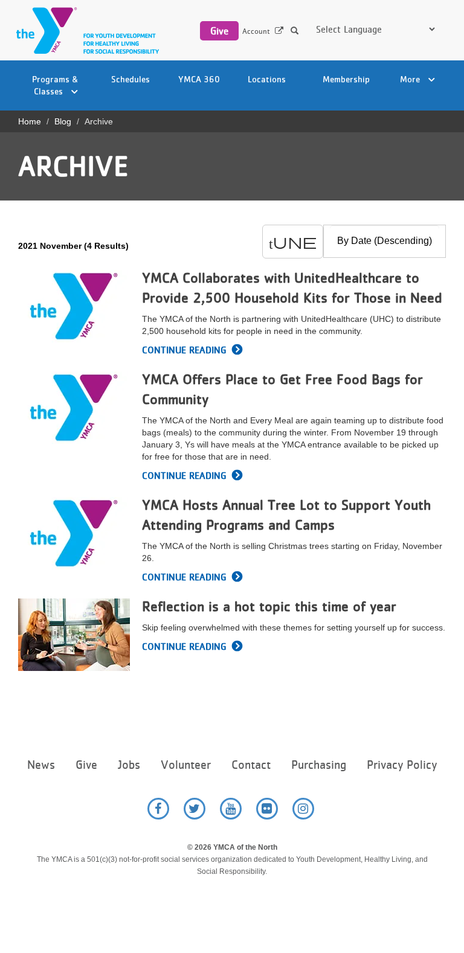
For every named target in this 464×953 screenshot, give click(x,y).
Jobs (129, 765)
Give (219, 31)
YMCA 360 (199, 79)
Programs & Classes (55, 85)
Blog (62, 121)
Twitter (194, 809)
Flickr (267, 809)
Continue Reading (184, 350)
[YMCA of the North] (84, 30)
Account (256, 31)
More (411, 79)
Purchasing (318, 765)
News (41, 765)
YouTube (231, 809)
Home (29, 121)
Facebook (158, 809)
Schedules (130, 79)
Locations (267, 79)
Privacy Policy (402, 765)
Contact (251, 765)
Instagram (303, 809)
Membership (346, 79)
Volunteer (186, 765)
